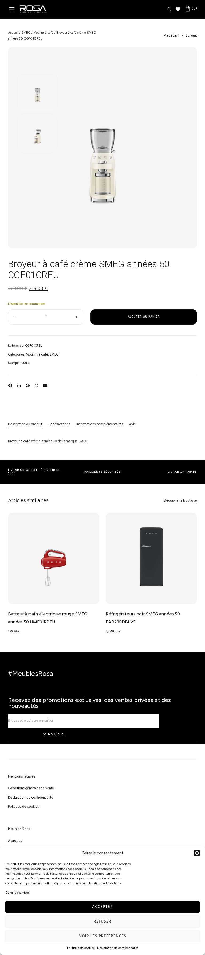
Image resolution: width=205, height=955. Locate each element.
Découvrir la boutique (180, 500)
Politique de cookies (80, 948)
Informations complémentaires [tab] (99, 424)
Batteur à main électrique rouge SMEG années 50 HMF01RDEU (47, 618)
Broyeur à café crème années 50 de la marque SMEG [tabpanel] (47, 441)
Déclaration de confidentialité (117, 948)
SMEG (25, 32)
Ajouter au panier (144, 316)
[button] (197, 853)
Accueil (13, 32)
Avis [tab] (132, 424)
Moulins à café (43, 32)
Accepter (102, 907)
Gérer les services (17, 892)
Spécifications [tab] (59, 424)
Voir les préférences (102, 936)
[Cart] (190, 9)
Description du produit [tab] (25, 424)
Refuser (102, 921)
